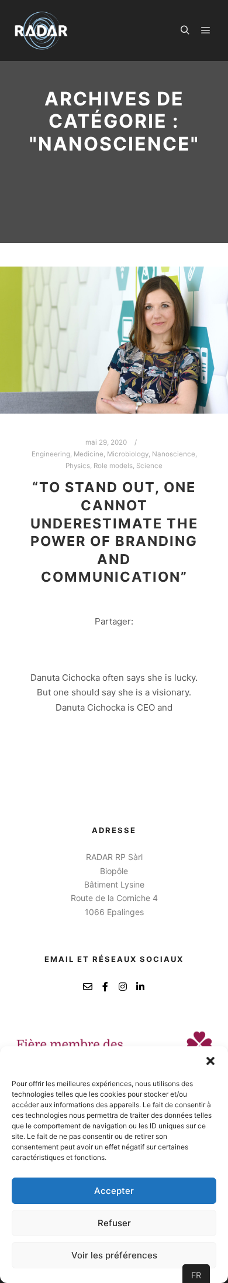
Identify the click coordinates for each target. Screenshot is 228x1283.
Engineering (51, 454)
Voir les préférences (114, 1255)
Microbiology (127, 454)
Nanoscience (173, 454)
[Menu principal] (205, 30)
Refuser (114, 1223)
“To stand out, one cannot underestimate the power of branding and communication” (114, 532)
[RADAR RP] (41, 30)
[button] (210, 1061)
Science (149, 466)
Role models (113, 466)
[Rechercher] (184, 30)
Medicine (88, 454)
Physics (77, 466)
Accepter (114, 1190)
